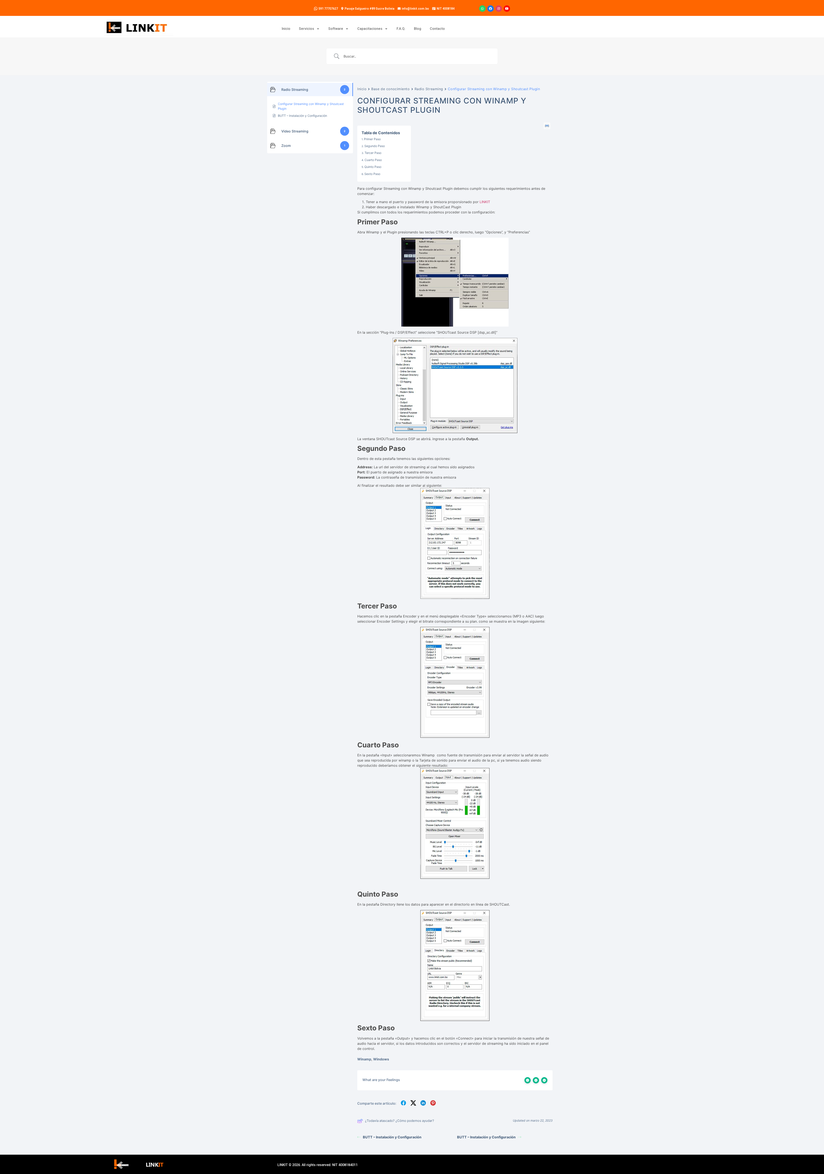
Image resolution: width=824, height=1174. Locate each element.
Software (335, 29)
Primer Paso (372, 139)
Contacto (437, 29)
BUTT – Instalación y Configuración (392, 1137)
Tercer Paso (373, 153)
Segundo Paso (374, 146)
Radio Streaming (429, 89)
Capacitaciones (369, 29)
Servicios (306, 29)
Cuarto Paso (373, 160)
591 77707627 (328, 8)
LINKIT (485, 202)
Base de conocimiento (390, 89)
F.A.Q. (401, 29)
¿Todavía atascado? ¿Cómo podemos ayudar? (399, 1121)
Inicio (286, 29)
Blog (417, 29)
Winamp (364, 1059)
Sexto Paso (372, 174)
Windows (381, 1059)
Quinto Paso (372, 167)
